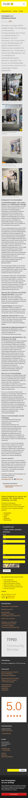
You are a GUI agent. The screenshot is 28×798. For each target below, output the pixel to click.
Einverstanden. (14, 794)
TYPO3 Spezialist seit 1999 (8, 623)
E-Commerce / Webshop (7, 625)
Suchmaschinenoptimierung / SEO (10, 627)
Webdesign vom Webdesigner (9, 622)
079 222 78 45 (19, 479)
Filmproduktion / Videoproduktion (9, 606)
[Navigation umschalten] (24, 4)
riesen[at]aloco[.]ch (6, 479)
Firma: (4, 539)
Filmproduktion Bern (6, 684)
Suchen (23, 770)
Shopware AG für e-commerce (9, 680)
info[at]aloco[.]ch (5, 748)
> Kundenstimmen (6, 733)
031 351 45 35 (6, 750)
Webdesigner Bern (6, 686)
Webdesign (7, 518)
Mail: (4, 555)
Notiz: (4, 543)
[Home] (8, 4)
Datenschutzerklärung (7, 756)
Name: (4, 534)
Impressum (4, 755)
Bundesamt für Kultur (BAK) (8, 675)
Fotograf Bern (4, 690)
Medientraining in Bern (7, 609)
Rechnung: (5, 559)
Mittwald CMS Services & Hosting (10, 678)
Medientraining (7, 520)
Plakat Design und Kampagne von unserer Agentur (13, 486)
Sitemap (3, 753)
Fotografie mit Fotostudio (7, 614)
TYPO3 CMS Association (7, 681)
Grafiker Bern (4, 688)
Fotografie (6, 514)
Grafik (10, 21)
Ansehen (10, 730)
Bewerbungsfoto (5, 612)
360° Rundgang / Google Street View (10, 615)
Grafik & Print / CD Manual (8, 618)
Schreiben (4, 730)
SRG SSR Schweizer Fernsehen (9, 672)
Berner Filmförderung (6, 673)
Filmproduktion (7, 513)
